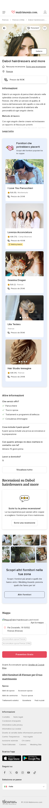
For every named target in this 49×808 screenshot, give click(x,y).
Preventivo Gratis (24, 654)
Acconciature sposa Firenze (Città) (16, 643)
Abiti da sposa (8, 691)
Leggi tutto (8, 131)
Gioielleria (26, 700)
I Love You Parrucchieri (20, 188)
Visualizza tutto (24, 469)
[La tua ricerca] (4, 28)
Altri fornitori (24, 594)
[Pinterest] (16, 772)
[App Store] (11, 760)
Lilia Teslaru (14, 324)
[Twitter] (10, 772)
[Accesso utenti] (45, 12)
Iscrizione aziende (10, 740)
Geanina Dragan (17, 280)
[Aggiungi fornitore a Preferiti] (44, 28)
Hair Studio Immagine (19, 368)
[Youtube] (28, 772)
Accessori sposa (25, 691)
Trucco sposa (27, 695)
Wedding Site (36, 744)
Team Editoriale (9, 744)
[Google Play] (31, 760)
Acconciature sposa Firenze (14, 639)
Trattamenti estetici (10, 700)
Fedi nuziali (39, 700)
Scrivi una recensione (24, 522)
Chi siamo (26, 740)
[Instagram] (22, 772)
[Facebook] (4, 772)
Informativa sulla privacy (12, 725)
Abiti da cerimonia (10, 695)
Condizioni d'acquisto (11, 721)
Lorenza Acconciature (20, 232)
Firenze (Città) (18, 20)
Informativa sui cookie (11, 729)
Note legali (18, 717)
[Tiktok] (34, 772)
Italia (11, 786)
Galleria (39, 51)
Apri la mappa (37, 622)
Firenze (5, 20)
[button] (24, 509)
